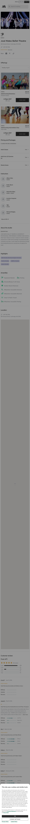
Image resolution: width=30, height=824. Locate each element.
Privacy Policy (6, 812)
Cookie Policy (14, 821)
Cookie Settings (15, 819)
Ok (15, 816)
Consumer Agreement (11, 811)
